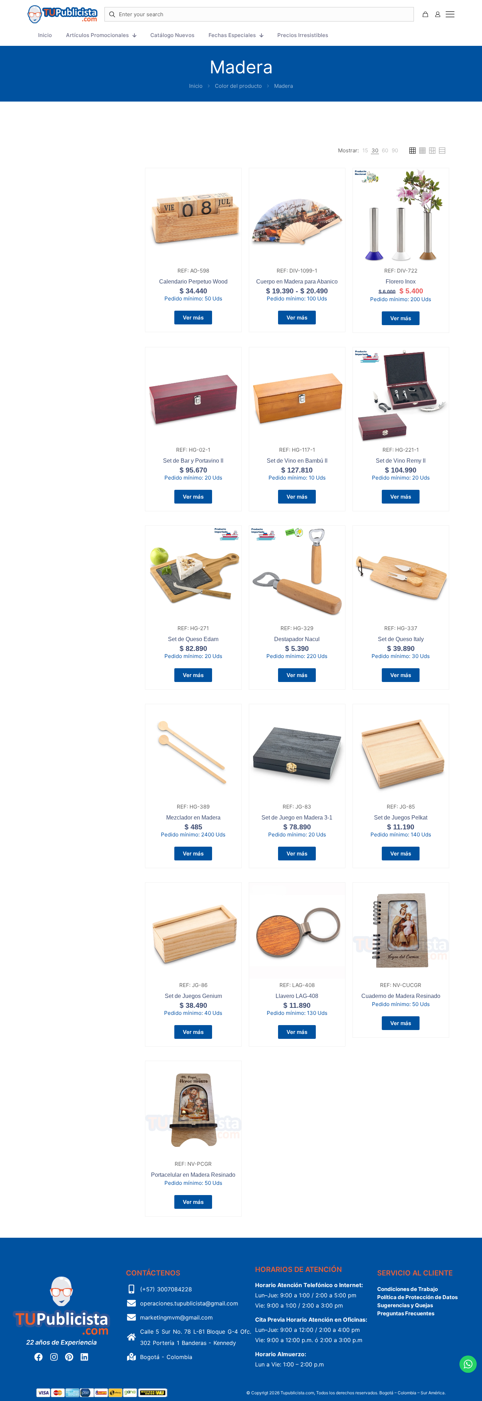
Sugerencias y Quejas (405, 1305)
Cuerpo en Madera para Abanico (297, 282)
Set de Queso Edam (193, 639)
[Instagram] (53, 1357)
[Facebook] (38, 1357)
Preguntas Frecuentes (405, 1313)
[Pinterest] (69, 1357)
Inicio (196, 86)
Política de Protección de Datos (417, 1297)
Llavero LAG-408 (297, 996)
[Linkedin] (84, 1357)
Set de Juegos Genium (193, 996)
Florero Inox (401, 282)
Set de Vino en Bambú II (297, 461)
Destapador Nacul (297, 639)
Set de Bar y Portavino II (193, 461)
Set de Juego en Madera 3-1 (296, 818)
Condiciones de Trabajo (407, 1289)
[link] (365, 151)
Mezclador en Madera (193, 818)
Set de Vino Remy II (401, 461)
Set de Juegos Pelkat (400, 818)
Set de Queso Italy (401, 639)
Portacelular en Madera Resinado (193, 1175)
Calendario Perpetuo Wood (193, 282)
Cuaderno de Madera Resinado (400, 996)
